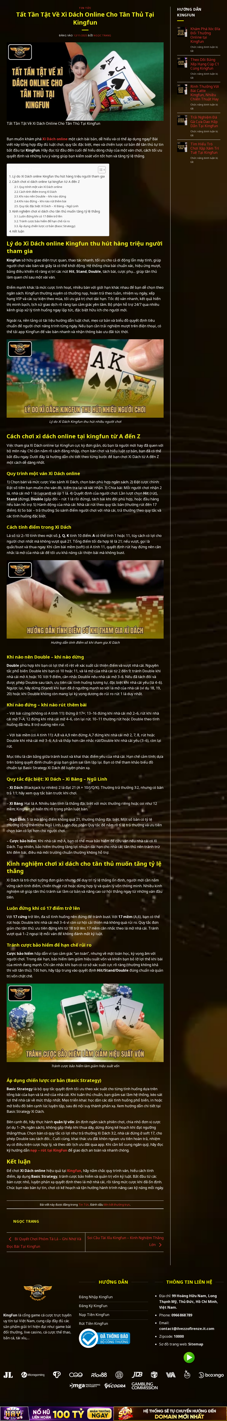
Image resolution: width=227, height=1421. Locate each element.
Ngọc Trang (102, 35)
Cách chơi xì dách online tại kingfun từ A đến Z (46, 181)
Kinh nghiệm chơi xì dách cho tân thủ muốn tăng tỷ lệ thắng (56, 211)
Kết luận (18, 231)
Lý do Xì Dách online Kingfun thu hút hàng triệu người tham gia (58, 176)
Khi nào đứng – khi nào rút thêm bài (42, 201)
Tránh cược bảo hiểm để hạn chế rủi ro (44, 221)
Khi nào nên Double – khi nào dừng (42, 196)
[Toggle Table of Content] (100, 169)
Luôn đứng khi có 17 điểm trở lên (40, 216)
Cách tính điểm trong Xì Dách (38, 192)
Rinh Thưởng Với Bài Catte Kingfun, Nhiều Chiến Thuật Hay (204, 92)
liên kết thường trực (117, 1205)
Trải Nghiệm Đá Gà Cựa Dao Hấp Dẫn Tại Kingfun (204, 121)
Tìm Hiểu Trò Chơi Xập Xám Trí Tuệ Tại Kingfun (204, 148)
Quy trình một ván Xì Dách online (40, 187)
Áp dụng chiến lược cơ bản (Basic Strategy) (47, 226)
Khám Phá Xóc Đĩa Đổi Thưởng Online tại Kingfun (205, 35)
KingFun (10, 1315)
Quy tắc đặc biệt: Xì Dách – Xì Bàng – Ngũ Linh (48, 206)
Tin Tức (85, 8)
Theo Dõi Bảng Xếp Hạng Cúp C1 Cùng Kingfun (204, 64)
